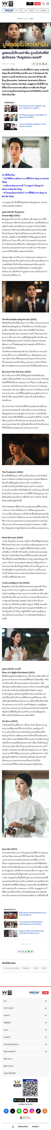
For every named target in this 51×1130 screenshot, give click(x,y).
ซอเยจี (36, 968)
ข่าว (21, 10)
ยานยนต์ (43, 10)
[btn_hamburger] (47, 3)
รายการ (31, 10)
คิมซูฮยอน (26, 968)
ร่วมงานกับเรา (23, 1126)
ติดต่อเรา (35, 1126)
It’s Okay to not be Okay (11, 968)
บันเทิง (32, 19)
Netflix (44, 968)
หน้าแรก (20, 19)
